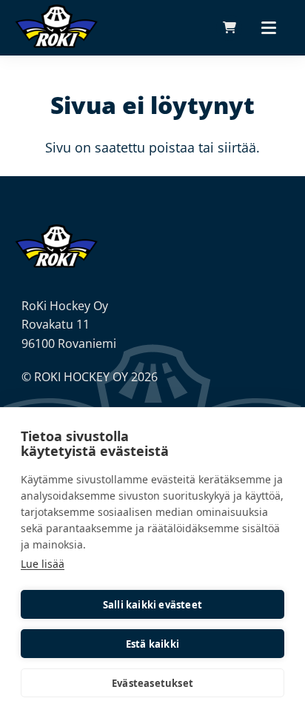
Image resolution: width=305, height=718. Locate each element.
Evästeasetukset (152, 683)
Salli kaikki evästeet (152, 604)
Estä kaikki (152, 644)
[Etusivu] (56, 245)
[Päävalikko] (269, 27)
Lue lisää (42, 564)
